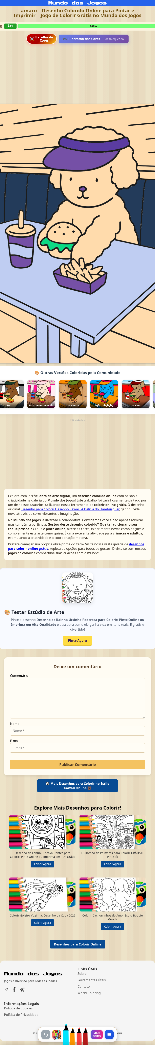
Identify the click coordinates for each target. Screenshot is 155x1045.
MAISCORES (97, 1034)
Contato (84, 986)
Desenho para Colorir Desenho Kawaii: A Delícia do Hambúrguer (70, 509)
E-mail (14, 741)
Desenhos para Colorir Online (77, 944)
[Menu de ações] (109, 1034)
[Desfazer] (45, 1034)
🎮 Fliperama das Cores (94, 39)
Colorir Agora (42, 864)
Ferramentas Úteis (92, 980)
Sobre (82, 973)
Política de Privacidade (21, 1014)
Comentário (19, 675)
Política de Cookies (18, 1008)
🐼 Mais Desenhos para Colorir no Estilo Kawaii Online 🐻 (77, 785)
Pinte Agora (77, 640)
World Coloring (89, 993)
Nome (14, 723)
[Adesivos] (56, 1034)
